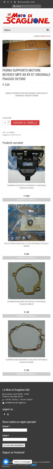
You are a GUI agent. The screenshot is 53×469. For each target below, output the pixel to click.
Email (5, 435)
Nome (6, 426)
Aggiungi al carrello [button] (26, 200)
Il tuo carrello (27, 2)
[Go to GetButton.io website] (6, 466)
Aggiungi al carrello (25, 122)
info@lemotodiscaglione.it (15, 402)
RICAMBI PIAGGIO (45, 36)
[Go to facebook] (6, 462)
